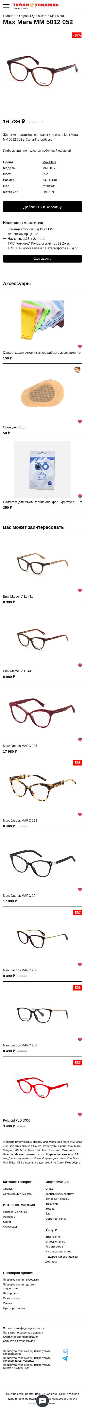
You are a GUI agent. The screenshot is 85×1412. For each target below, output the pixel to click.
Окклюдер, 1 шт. (14, 427)
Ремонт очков (54, 1246)
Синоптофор (11, 1298)
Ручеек (7, 1303)
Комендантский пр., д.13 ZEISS (30, 229)
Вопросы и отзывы (57, 1198)
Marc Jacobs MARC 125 (20, 746)
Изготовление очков (58, 1251)
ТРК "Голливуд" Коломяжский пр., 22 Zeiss (39, 243)
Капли (7, 1221)
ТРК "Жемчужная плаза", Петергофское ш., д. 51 (43, 248)
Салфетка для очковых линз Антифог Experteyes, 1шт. (42, 502)
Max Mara (57, 16)
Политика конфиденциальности (23, 1328)
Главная (9, 16)
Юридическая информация (21, 1336)
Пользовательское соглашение (23, 1332)
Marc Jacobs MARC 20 (19, 895)
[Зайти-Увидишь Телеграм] (64, 1358)
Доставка (51, 1261)
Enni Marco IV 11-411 (18, 596)
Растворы (9, 1216)
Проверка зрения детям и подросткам (19, 1286)
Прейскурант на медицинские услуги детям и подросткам (27, 1366)
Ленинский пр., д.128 (23, 234)
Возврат (50, 1208)
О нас (49, 1188)
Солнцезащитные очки (17, 1193)
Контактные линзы (15, 1211)
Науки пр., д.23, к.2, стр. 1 (26, 238)
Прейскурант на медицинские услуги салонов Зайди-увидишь (27, 1359)
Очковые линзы (55, 1241)
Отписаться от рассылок (19, 1340)
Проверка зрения (18, 1273)
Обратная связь (55, 1218)
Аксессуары (17, 283)
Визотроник (52, 1236)
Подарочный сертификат (61, 1256)
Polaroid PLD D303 (16, 1120)
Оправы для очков (32, 16)
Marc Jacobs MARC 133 (20, 820)
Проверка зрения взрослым (21, 1279)
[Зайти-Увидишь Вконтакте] (64, 1352)
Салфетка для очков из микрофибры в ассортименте (42, 352)
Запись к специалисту (59, 1193)
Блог (48, 1213)
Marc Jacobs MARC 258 (20, 970)
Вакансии (51, 1203)
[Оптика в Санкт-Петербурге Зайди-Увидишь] (36, 6)
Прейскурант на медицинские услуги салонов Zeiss (27, 1352)
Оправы (8, 1188)
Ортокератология (14, 1308)
